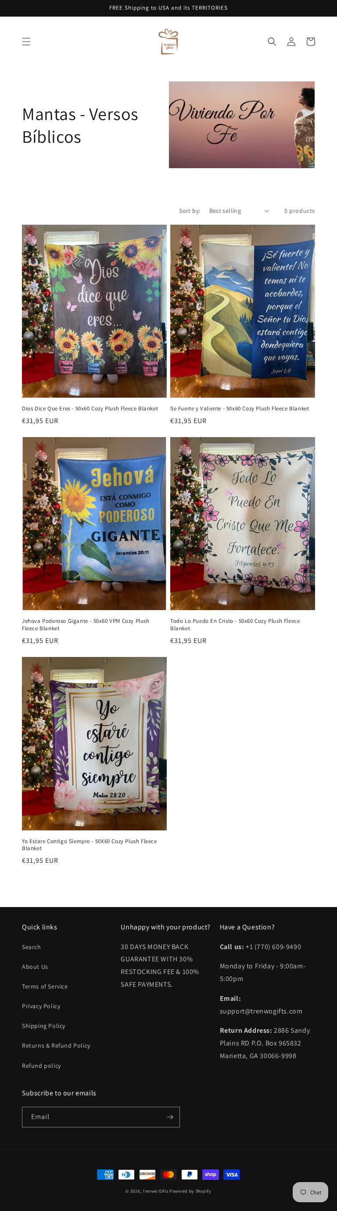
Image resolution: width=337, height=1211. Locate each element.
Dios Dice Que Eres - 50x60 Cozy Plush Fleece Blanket (90, 408)
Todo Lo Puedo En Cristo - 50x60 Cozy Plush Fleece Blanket (235, 625)
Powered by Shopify (190, 1191)
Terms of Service (45, 986)
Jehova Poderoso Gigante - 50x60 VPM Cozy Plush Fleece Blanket (86, 625)
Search (31, 947)
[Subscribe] (169, 1117)
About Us (35, 967)
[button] (26, 41)
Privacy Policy (41, 1006)
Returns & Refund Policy (56, 1045)
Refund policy (41, 1066)
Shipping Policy (43, 1026)
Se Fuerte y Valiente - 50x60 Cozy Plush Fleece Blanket (239, 408)
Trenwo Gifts (155, 1191)
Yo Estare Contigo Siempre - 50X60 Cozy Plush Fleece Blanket (89, 845)
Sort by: (189, 211)
